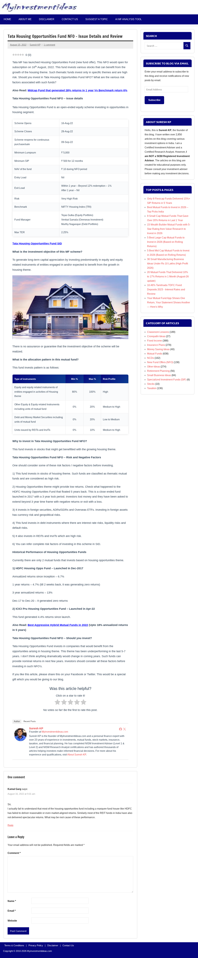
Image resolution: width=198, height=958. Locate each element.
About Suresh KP (76, 754)
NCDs (150, 358)
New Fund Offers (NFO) (160, 362)
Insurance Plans (156, 345)
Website (12, 920)
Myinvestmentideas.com (55, 731)
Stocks (151, 384)
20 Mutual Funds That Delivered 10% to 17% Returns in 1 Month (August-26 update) (168, 276)
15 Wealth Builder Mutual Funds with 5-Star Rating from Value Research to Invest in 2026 (168, 229)
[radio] (57, 702)
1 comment (49, 44)
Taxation (151, 388)
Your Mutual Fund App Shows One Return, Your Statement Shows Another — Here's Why (168, 302)
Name (12, 901)
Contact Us (68, 945)
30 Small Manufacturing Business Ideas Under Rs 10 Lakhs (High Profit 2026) (167, 263)
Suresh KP (35, 44)
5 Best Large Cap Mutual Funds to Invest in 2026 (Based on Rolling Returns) (166, 242)
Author (17, 721)
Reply (10, 825)
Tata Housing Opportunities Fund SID (37, 243)
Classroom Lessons (158, 332)
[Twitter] (124, 729)
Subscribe (154, 100)
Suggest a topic (96, 19)
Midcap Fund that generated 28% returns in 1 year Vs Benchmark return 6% (77, 90)
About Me (25, 19)
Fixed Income (154, 340)
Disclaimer (46, 19)
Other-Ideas (153, 366)
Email (12, 910)
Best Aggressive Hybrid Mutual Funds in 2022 (58, 625)
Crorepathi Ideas (156, 336)
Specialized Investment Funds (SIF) (166, 379)
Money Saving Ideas (158, 349)
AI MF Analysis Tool (128, 19)
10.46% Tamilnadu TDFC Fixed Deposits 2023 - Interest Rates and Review (166, 289)
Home (7, 19)
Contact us (70, 19)
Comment (14, 853)
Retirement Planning (158, 371)
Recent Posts (30, 721)
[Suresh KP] (20, 740)
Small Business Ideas (159, 375)
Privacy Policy (35, 945)
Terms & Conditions (14, 945)
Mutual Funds (154, 353)
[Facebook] (120, 729)
